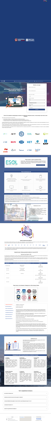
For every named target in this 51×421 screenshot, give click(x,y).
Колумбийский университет (9, 312)
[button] (15, 93)
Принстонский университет (9, 308)
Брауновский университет (8, 318)
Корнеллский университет (9, 314)
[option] (26, 163)
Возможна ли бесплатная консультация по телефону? (13, 397)
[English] (44, 0)
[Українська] (46, 0)
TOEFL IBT (9, 245)
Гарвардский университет (8, 304)
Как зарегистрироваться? (8, 393)
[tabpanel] (26, 249)
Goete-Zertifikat (44, 245)
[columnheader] (8, 263)
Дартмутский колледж (8, 316)
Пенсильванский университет (9, 310)
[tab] (5, 245)
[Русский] (45, 0)
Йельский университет (8, 306)
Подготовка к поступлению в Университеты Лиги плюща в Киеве (26, 285)
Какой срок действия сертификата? (10, 408)
